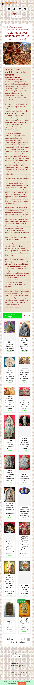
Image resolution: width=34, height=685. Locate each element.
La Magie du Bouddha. (20, 672)
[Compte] (14, 9)
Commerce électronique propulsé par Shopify (17, 676)
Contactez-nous (17, 663)
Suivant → (23, 642)
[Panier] (19, 9)
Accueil (5, 27)
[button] (12, 315)
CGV (17, 668)
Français (16, 17)
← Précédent (10, 639)
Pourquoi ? (22, 683)
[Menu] (8, 9)
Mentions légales (17, 666)
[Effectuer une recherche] (25, 9)
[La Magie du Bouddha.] (9, 3)
